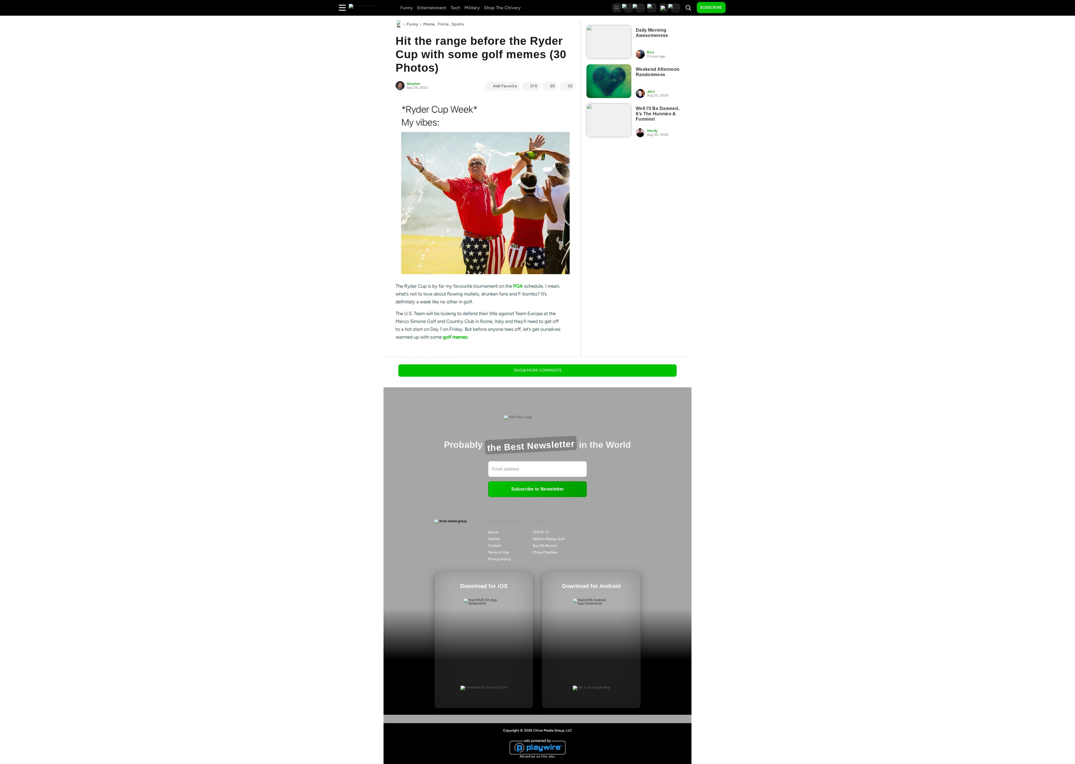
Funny (406, 7)
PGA (518, 286)
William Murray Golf (549, 539)
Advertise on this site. (537, 756)
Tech (455, 7)
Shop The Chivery (502, 7)
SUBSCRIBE (711, 7)
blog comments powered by (425, 358)
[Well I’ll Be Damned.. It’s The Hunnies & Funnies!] (608, 120)
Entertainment (431, 7)
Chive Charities (545, 552)
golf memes (455, 337)
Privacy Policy (499, 559)
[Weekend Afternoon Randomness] (608, 81)
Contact (494, 545)
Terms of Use (498, 552)
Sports (458, 24)
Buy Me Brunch (545, 545)
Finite (443, 24)
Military (472, 7)
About (493, 532)
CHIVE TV (541, 532)
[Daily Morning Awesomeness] (608, 42)
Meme (429, 24)
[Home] (399, 24)
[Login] (734, 7)
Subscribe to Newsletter (537, 489)
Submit (494, 539)
